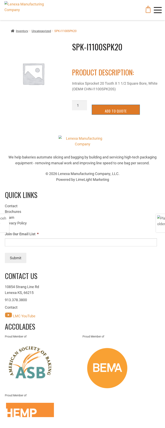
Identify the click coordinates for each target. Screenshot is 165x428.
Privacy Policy (16, 223)
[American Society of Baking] (43, 362)
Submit (15, 257)
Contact (11, 205)
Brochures (13, 211)
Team (9, 217)
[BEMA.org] (121, 368)
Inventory (22, 31)
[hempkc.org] (43, 410)
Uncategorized (41, 31)
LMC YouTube (23, 315)
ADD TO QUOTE (116, 111)
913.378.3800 (16, 299)
